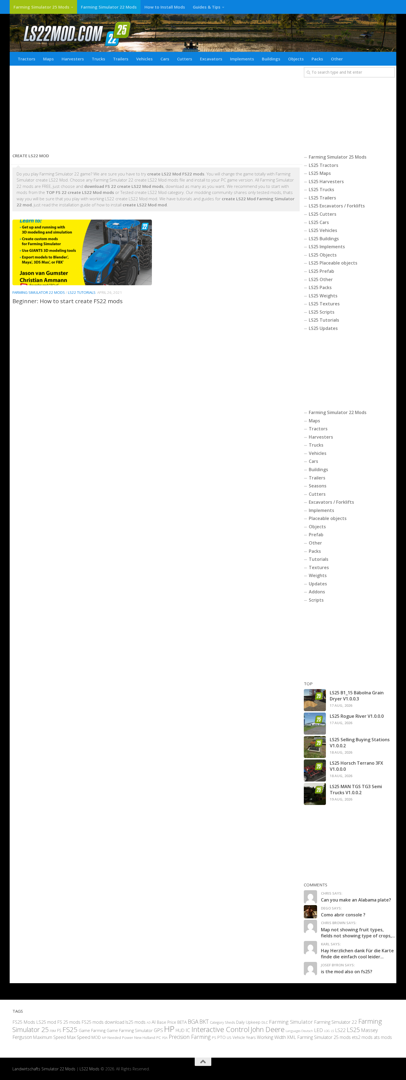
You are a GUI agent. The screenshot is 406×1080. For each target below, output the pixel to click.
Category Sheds (222, 1022)
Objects (296, 59)
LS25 (353, 1030)
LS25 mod (46, 1022)
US (229, 1037)
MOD (96, 1037)
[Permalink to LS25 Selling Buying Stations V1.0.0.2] (315, 747)
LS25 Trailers (322, 198)
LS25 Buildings (324, 239)
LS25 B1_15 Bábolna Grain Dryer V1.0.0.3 (357, 696)
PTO (221, 1037)
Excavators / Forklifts (331, 502)
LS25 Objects (323, 255)
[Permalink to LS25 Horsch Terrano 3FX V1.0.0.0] (315, 770)
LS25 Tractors (323, 165)
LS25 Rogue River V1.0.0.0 (357, 716)
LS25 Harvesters (326, 181)
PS (214, 1037)
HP (169, 1028)
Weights (318, 575)
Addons (317, 592)
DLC (265, 1022)
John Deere (267, 1029)
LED (318, 1030)
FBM (53, 1030)
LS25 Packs (320, 287)
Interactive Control (220, 1029)
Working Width (271, 1037)
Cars (164, 59)
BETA (182, 1022)
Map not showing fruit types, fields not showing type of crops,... (358, 933)
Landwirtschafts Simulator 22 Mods (43, 1068)
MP (104, 1038)
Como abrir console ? (343, 915)
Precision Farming (190, 1037)
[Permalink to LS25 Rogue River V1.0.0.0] (315, 724)
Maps (48, 59)
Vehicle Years (244, 1037)
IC (188, 1030)
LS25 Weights (323, 296)
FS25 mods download (102, 1022)
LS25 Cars (319, 222)
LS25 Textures (324, 304)
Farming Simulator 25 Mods (41, 7)
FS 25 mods (68, 1022)
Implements (242, 59)
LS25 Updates (323, 328)
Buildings (271, 59)
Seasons (317, 486)
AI (154, 1022)
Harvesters (73, 59)
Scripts (316, 600)
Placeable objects (328, 518)
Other (337, 59)
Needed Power (120, 1037)
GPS (158, 1030)
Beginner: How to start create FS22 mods (67, 301)
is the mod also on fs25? (346, 972)
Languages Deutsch (299, 1031)
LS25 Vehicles (323, 230)
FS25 (70, 1029)
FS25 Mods (23, 1022)
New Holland (144, 1037)
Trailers (120, 59)
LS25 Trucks (321, 189)
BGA (193, 1021)
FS (59, 1030)
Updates (318, 584)
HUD (180, 1030)
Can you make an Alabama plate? (356, 900)
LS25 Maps (320, 173)
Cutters (184, 59)
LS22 (340, 1030)
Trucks (98, 59)
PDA (165, 1038)
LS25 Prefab (321, 271)
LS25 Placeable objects (333, 263)
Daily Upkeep (248, 1022)
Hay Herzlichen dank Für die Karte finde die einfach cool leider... (357, 954)
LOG (327, 1031)
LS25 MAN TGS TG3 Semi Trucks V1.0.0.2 (356, 789)
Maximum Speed (49, 1037)
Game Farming (92, 1030)
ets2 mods (362, 1037)
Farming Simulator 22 (335, 1022)
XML (291, 1037)
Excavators (211, 59)
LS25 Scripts (321, 312)
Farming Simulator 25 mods (324, 1037)
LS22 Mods (89, 1068)
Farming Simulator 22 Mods (109, 7)
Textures (319, 567)
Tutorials (318, 559)
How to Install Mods (164, 7)
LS (332, 1031)
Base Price (166, 1022)
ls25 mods (135, 1022)
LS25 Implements (327, 247)
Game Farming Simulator (130, 1030)
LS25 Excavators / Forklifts (337, 206)
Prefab (316, 535)
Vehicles (144, 59)
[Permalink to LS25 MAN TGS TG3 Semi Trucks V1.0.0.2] (315, 794)
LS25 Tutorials (324, 320)
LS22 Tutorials (82, 292)
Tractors (26, 59)
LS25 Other (321, 279)
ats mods (383, 1037)
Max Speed (78, 1037)
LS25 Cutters (322, 214)
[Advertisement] (156, 107)
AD (149, 1022)
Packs (317, 59)
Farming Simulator (291, 1021)
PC (158, 1037)
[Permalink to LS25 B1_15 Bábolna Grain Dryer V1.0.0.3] (315, 700)
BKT (204, 1021)
